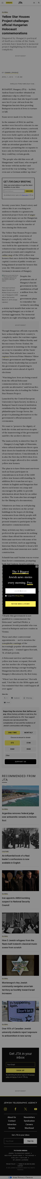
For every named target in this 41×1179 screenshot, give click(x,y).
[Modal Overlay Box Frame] (20, 589)
